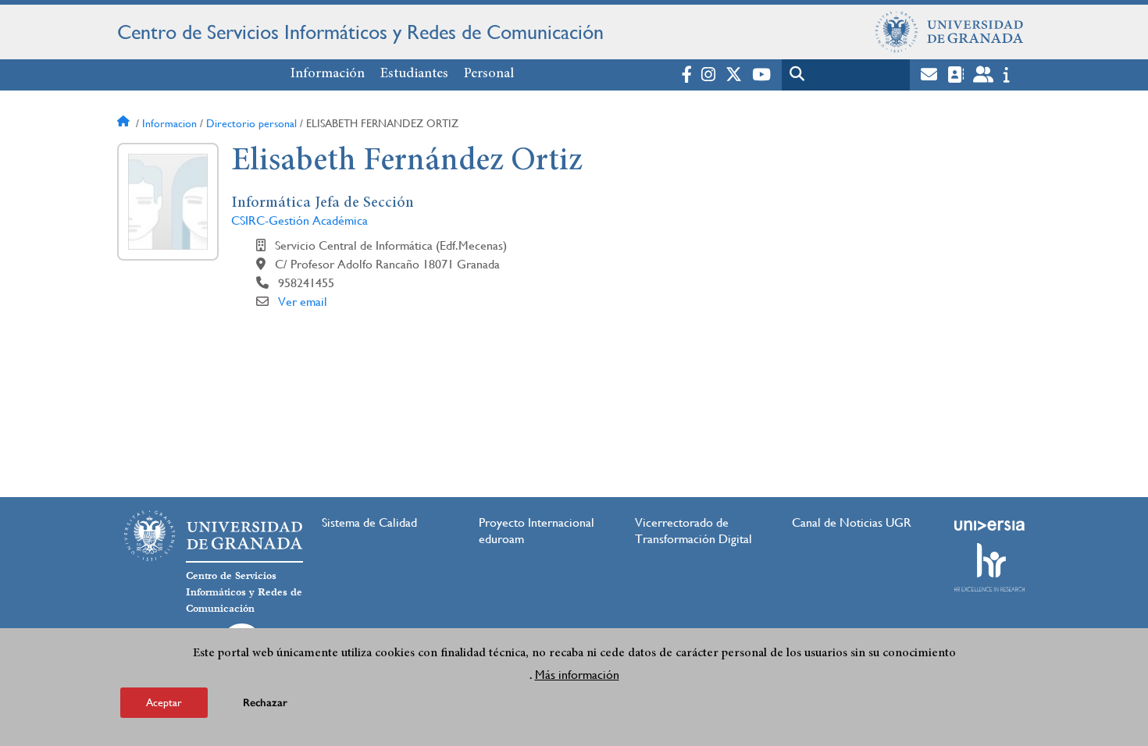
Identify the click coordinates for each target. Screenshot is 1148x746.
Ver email (302, 301)
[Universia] (989, 525)
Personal (489, 74)
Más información (577, 674)
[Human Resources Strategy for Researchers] (989, 567)
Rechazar (265, 702)
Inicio (125, 123)
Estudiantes (414, 74)
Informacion (169, 123)
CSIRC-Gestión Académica (299, 220)
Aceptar (164, 702)
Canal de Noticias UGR (851, 522)
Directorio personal (251, 123)
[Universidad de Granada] (950, 32)
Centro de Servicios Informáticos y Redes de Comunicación (360, 32)
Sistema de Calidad (369, 522)
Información (328, 74)
